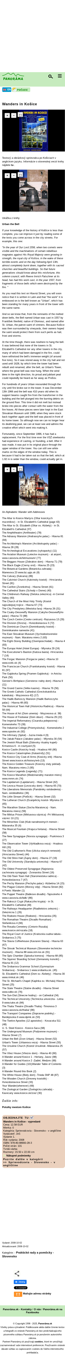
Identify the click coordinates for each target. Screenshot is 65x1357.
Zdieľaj (22, 1282)
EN (9, 89)
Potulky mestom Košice (16, 1107)
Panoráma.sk (45, 1323)
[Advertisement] (32, 36)
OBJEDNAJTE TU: (16, 1117)
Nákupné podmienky (18, 1155)
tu (12, 165)
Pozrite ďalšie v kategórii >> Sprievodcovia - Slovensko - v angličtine (29, 1162)
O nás (37, 1309)
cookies (39, 1341)
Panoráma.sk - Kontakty (17, 1309)
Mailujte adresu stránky (37, 1293)
